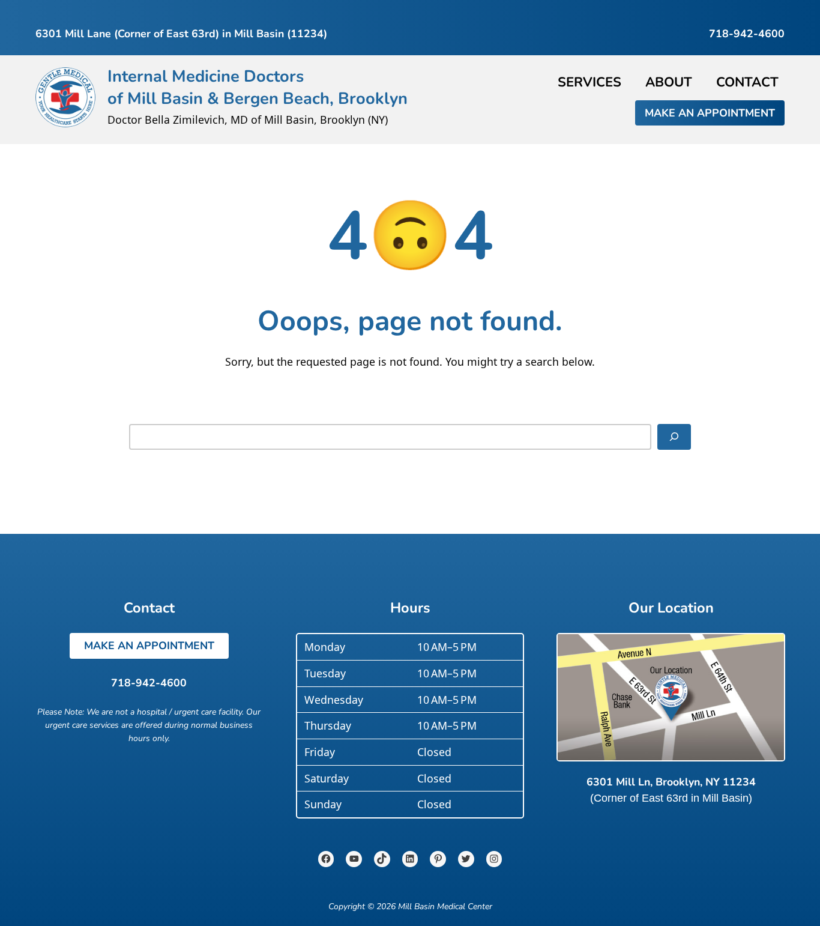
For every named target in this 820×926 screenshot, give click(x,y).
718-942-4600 (149, 683)
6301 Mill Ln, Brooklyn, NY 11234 (671, 782)
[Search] (674, 437)
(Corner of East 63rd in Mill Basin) (671, 798)
